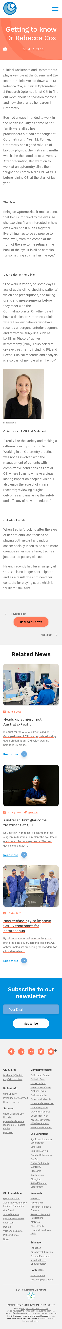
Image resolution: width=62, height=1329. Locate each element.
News (6, 1239)
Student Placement (40, 1256)
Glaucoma (36, 1171)
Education (36, 1248)
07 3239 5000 (38, 1275)
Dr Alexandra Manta (41, 1099)
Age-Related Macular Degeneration (41, 1141)
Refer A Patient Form (41, 1127)
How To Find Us (11, 1102)
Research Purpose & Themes (41, 1208)
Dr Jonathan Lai (39, 1095)
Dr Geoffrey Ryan (39, 1115)
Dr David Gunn (38, 1079)
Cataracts (36, 1147)
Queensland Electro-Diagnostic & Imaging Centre (14, 1125)
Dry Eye (34, 1159)
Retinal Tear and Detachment (39, 1185)
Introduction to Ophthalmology (39, 1262)
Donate (7, 1226)
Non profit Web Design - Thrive (34, 1308)
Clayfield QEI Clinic (12, 1079)
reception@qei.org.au (42, 1279)
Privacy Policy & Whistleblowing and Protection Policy (31, 1305)
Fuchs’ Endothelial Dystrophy (40, 1165)
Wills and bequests (12, 1231)
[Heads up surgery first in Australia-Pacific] (31, 684)
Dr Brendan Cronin (40, 1075)
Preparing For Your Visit (15, 1098)
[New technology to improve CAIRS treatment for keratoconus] (31, 886)
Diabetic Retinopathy (41, 1155)
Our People (9, 1210)
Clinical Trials (37, 1226)
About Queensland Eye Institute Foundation (15, 1204)
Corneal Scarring (39, 1151)
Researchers (37, 1202)
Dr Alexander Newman (42, 1103)
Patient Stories (11, 1235)
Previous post (18, 613)
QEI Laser (8, 1132)
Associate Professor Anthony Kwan (41, 1089)
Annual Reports (11, 1214)
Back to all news (31, 622)
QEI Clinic (33, 812)
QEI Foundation (11, 1198)
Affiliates (35, 1222)
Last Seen (8, 1222)
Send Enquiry (10, 1093)
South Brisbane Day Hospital (13, 1115)
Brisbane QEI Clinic (13, 1075)
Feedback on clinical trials (41, 1232)
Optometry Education (42, 1252)
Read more (10, 754)
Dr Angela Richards (40, 1111)
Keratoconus (37, 1175)
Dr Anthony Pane (39, 1107)
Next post (46, 634)
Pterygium (36, 1179)
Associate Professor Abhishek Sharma (41, 1122)
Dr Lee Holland (38, 1083)
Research (35, 1198)
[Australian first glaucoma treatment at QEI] (31, 785)
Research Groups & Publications (40, 1216)
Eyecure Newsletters (13, 1218)
